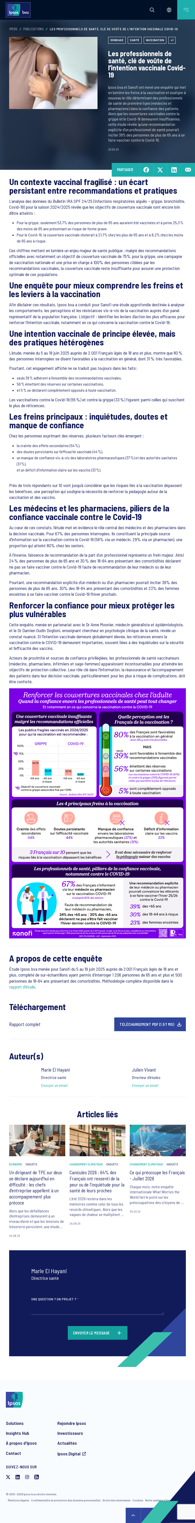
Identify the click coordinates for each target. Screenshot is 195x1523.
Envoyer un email (54, 1085)
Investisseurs (70, 1433)
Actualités (67, 1443)
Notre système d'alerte (159, 1500)
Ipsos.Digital (68, 1453)
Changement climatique (86, 1164)
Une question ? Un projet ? (54, 1299)
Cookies (138, 1500)
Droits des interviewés (117, 1500)
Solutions (15, 1423)
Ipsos (13, 29)
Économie (15, 1164)
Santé (134, 40)
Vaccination (155, 40)
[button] (152, 10)
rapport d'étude (22, 986)
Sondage (117, 40)
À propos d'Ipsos (21, 1443)
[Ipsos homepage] (19, 10)
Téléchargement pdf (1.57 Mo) (147, 1024)
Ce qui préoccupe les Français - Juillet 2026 (157, 1175)
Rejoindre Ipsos (71, 1423)
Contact (13, 1453)
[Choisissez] (169, 10)
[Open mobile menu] (186, 10)
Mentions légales (18, 1500)
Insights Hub (17, 1433)
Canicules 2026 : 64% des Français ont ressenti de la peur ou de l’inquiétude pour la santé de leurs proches (97, 1181)
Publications (33, 29)
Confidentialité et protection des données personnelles (66, 1500)
